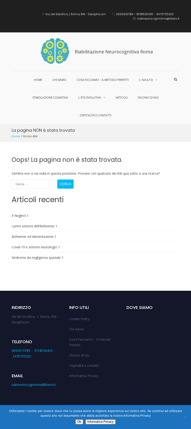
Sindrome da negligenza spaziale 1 (38, 257)
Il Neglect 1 (20, 215)
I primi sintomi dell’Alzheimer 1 (34, 226)
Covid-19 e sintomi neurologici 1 (36, 247)
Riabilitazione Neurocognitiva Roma (114, 51)
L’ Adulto (146, 80)
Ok (79, 421)
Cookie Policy (79, 319)
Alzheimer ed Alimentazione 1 (34, 236)
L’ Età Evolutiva (89, 98)
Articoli (122, 98)
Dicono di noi (148, 98)
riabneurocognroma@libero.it (34, 384)
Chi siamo (59, 80)
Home (38, 80)
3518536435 (43, 350)
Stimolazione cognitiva (50, 98)
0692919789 (21, 350)
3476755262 (22, 356)
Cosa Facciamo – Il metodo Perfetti (103, 80)
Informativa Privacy (83, 376)
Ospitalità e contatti (95, 115)
